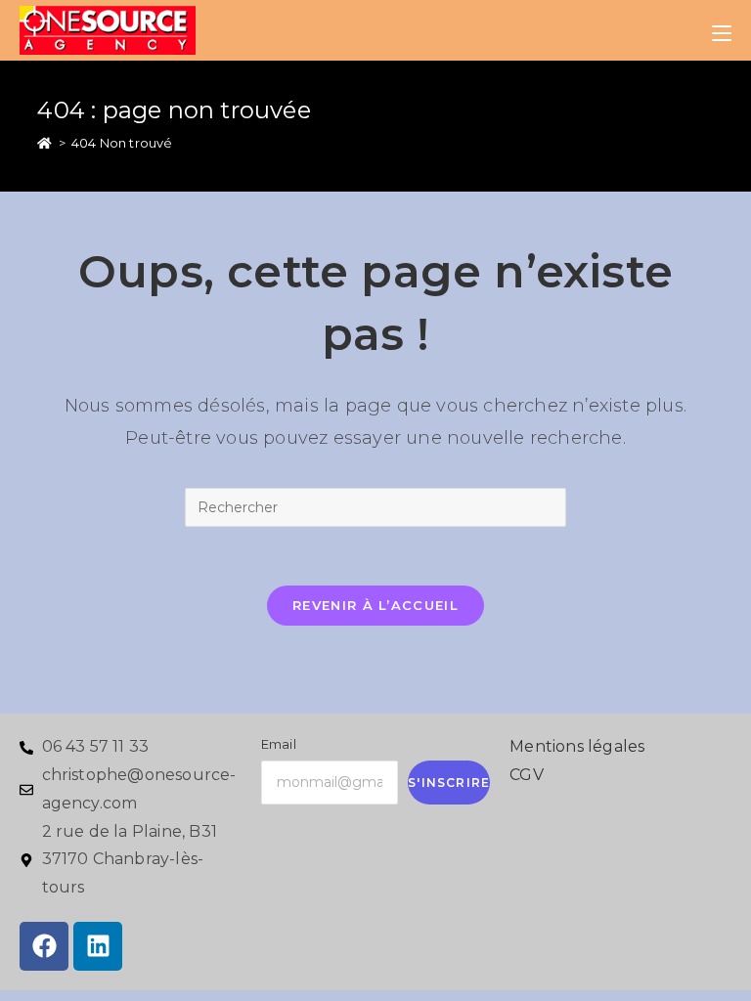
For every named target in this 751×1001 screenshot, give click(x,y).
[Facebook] (44, 946)
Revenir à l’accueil (375, 605)
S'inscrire (449, 782)
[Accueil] (44, 143)
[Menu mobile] (721, 30)
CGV (526, 774)
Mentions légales (576, 746)
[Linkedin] (97, 946)
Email (278, 744)
